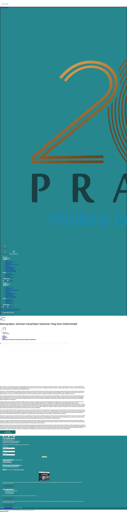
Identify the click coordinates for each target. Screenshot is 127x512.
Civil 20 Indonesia (9, 493)
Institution (5, 453)
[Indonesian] (10, 280)
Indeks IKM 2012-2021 (8, 312)
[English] (5, 280)
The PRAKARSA (8, 309)
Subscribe (44, 456)
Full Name (5, 447)
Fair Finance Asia (9, 492)
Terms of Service (14, 310)
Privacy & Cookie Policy (5, 310)
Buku (1, 318)
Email (4, 450)
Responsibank (8, 489)
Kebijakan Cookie (4, 511)
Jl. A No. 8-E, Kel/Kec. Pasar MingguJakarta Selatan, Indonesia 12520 (11, 442)
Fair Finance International (11, 490)
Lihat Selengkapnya (8, 486)
